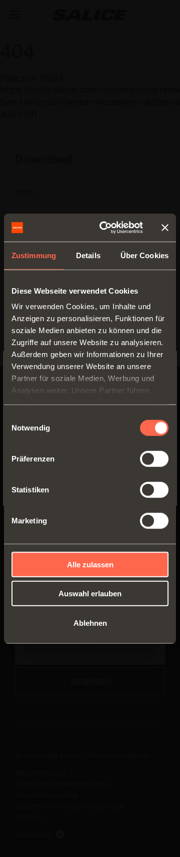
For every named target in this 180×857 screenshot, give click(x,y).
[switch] (154, 458)
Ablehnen (90, 622)
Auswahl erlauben (90, 593)
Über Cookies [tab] (144, 255)
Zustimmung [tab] (34, 255)
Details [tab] (88, 255)
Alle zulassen (90, 564)
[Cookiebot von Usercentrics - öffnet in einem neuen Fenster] (105, 227)
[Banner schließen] (165, 227)
